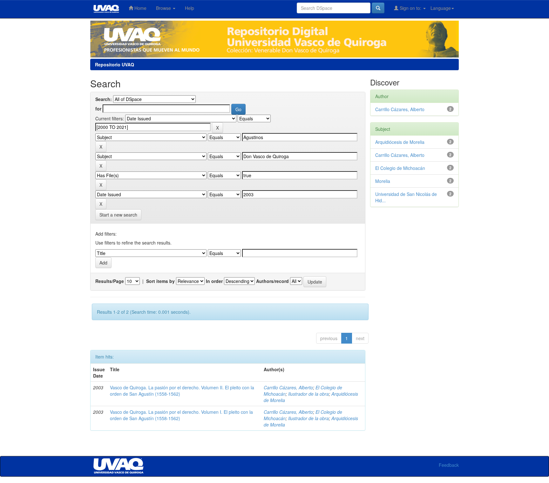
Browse (164, 8)
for (98, 108)
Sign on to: (410, 8)
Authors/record (272, 281)
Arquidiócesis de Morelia (399, 142)
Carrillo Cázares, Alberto (288, 387)
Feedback (449, 465)
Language (440, 8)
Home (139, 8)
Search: (103, 99)
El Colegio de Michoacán (400, 168)
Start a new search (118, 214)
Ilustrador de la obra (308, 394)
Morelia (382, 181)
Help (189, 8)
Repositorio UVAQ (114, 64)
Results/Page (109, 281)
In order (214, 281)
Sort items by (160, 281)
